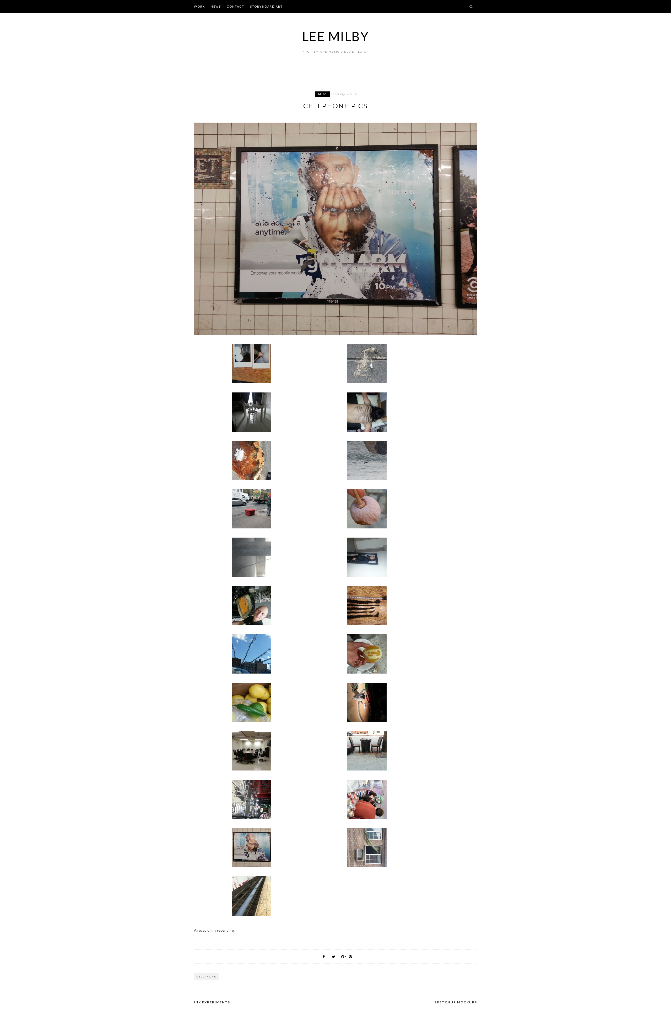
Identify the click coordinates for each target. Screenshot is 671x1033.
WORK (199, 6)
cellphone (206, 976)
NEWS (216, 6)
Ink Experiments (212, 1002)
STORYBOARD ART (266, 6)
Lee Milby (335, 36)
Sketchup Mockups (456, 1002)
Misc (322, 94)
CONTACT (235, 6)
